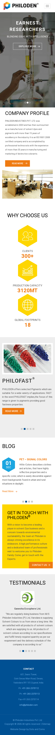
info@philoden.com (29, 705)
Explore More (27, 46)
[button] (21, 429)
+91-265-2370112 (30, 688)
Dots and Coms (37, 729)
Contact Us (39, 565)
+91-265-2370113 (31, 694)
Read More (17, 163)
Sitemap (46, 724)
